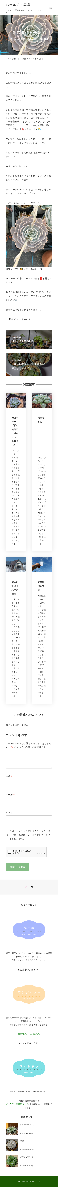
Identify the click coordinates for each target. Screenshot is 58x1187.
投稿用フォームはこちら (29, 1033)
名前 (9, 776)
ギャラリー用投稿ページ (17, 1104)
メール (11, 794)
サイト (9, 812)
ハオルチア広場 (18, 4)
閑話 (46, 39)
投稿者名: (14, 319)
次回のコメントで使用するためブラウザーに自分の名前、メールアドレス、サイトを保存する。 (30, 835)
